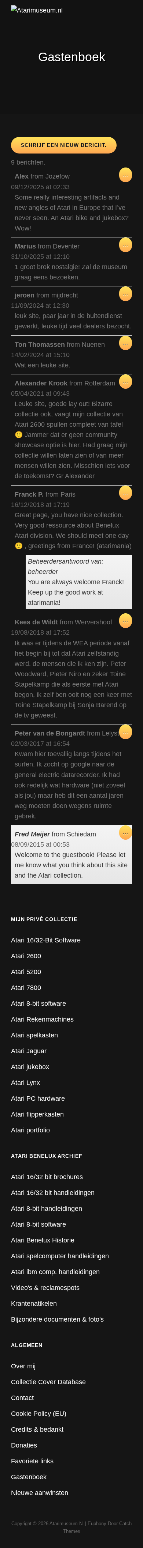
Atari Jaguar (29, 1051)
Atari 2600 (26, 956)
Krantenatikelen (34, 1303)
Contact (22, 1397)
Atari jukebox (30, 1067)
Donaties (24, 1445)
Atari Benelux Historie (42, 1240)
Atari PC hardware (38, 1098)
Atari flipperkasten (37, 1114)
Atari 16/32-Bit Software (46, 940)
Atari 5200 (26, 972)
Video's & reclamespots (45, 1287)
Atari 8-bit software (38, 1003)
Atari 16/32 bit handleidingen (53, 1192)
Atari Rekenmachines (42, 1019)
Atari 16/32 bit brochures (47, 1177)
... (127, 176)
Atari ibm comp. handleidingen (55, 1272)
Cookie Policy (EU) (38, 1413)
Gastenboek (29, 1477)
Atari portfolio (30, 1130)
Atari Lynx (25, 1082)
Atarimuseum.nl (67, 1523)
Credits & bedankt (37, 1429)
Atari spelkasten (34, 1035)
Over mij (23, 1366)
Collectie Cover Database (48, 1382)
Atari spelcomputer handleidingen (60, 1256)
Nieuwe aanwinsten (39, 1492)
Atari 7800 (26, 987)
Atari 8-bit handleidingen (46, 1208)
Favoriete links (32, 1461)
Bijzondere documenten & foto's (57, 1319)
